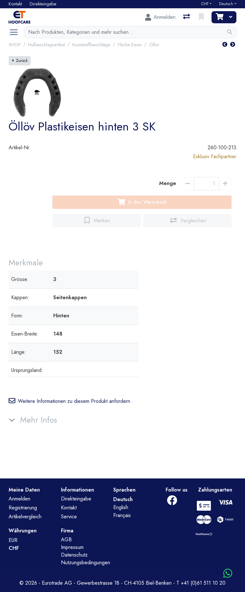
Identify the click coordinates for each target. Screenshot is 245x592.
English (120, 507)
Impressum (72, 547)
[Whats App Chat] (227, 573)
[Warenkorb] (219, 17)
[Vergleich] (187, 17)
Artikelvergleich (25, 516)
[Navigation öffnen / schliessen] (16, 32)
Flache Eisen (130, 44)
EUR (13, 540)
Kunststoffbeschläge (91, 44)
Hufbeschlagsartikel (46, 44)
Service (69, 516)
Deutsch (226, 4)
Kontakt (69, 507)
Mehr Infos (38, 420)
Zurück (21, 60)
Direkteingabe (76, 498)
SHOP (15, 44)
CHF (205, 4)
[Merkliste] (202, 17)
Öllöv (154, 44)
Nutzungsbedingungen (85, 562)
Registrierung (23, 507)
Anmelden (19, 498)
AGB (66, 539)
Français (122, 515)
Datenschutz (74, 555)
